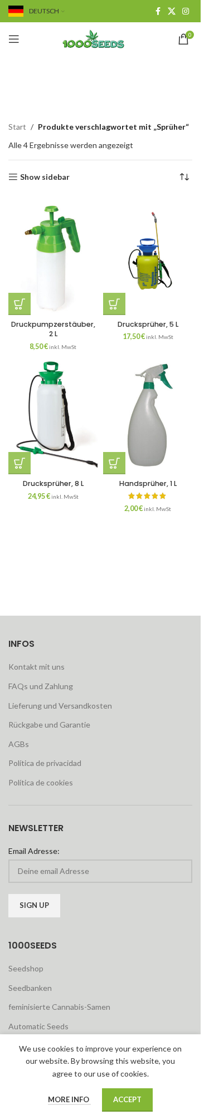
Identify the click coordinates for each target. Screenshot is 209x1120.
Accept (127, 1099)
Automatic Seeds (38, 1026)
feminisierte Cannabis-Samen (59, 1006)
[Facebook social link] (157, 11)
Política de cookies (40, 782)
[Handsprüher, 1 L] (147, 415)
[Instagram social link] (185, 11)
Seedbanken (30, 988)
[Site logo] (100, 38)
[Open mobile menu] (14, 39)
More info (69, 1099)
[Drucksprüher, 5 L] (147, 256)
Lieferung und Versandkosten (60, 705)
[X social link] (171, 11)
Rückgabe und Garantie (49, 724)
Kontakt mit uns (36, 666)
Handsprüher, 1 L (148, 483)
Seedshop (25, 968)
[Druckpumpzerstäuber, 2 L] (53, 256)
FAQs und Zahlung (40, 686)
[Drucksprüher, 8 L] (53, 415)
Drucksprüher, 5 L (148, 324)
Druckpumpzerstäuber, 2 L (53, 329)
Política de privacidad (44, 763)
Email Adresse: (34, 851)
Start (17, 126)
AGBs (18, 744)
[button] (19, 304)
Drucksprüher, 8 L (53, 483)
